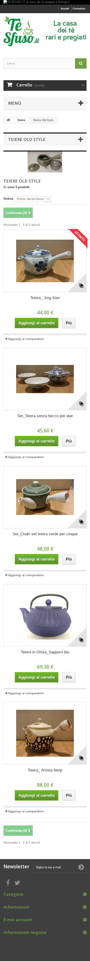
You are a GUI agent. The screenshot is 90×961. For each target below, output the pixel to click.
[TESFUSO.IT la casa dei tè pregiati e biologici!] (45, 2)
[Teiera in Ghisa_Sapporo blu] (45, 615)
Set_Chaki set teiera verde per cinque (45, 534)
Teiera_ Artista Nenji (45, 770)
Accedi (65, 8)
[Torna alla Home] (8, 120)
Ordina (8, 198)
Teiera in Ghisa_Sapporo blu (45, 652)
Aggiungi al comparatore (26, 339)
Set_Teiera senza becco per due (45, 416)
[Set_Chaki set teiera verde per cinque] (45, 497)
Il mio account (17, 919)
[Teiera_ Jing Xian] (45, 261)
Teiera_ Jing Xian (45, 298)
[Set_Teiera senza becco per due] (45, 379)
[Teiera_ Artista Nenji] (45, 733)
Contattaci (79, 8)
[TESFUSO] (45, 32)
